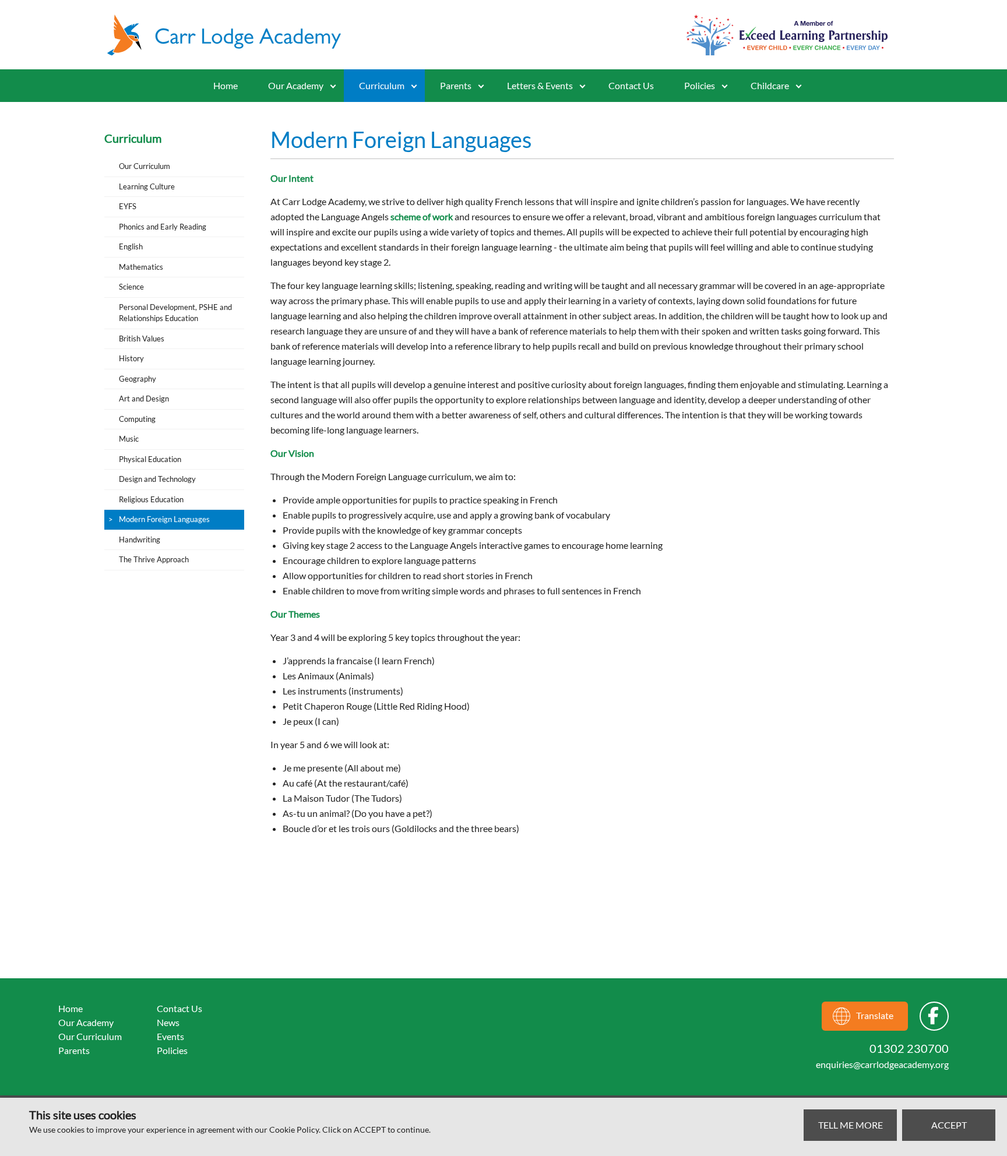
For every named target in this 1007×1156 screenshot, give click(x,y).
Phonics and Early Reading (162, 226)
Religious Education (151, 499)
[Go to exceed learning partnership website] (787, 35)
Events (170, 1036)
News (168, 1022)
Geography (137, 378)
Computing (137, 419)
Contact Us (631, 85)
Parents (74, 1050)
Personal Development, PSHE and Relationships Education (175, 312)
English (131, 246)
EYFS (127, 206)
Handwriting (139, 539)
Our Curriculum (144, 166)
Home (225, 85)
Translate (874, 1015)
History (131, 358)
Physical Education (150, 459)
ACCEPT (949, 1124)
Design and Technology (157, 479)
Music (129, 438)
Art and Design (144, 398)
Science (131, 286)
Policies (699, 85)
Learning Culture (147, 186)
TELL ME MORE (850, 1124)
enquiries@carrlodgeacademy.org (882, 1064)
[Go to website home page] (229, 35)
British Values (141, 338)
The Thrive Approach (154, 559)
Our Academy (295, 85)
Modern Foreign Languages (164, 519)
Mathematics (141, 267)
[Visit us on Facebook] (934, 1016)
